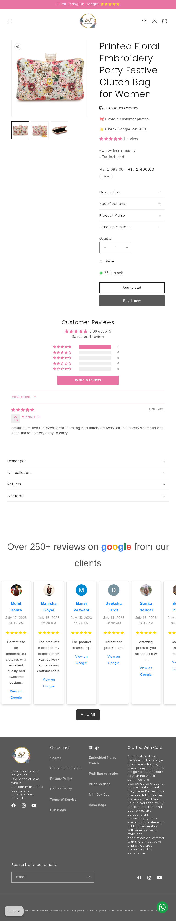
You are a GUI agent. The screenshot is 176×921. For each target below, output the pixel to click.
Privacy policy (76, 910)
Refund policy (98, 910)
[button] (10, 21)
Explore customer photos (127, 119)
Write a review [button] (88, 380)
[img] (22, 410)
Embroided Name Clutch (102, 760)
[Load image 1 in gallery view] (20, 130)
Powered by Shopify (49, 910)
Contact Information (65, 768)
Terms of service (122, 910)
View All (88, 715)
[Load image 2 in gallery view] (40, 130)
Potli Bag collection (104, 773)
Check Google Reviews (125, 129)
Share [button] (109, 261)
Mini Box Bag (99, 794)
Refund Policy (61, 789)
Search (55, 758)
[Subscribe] (89, 877)
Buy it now (132, 301)
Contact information (150, 910)
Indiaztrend (29, 910)
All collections (99, 784)
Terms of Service (63, 799)
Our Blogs (58, 810)
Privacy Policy (61, 778)
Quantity (105, 238)
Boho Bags (97, 805)
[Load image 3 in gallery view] (59, 130)
